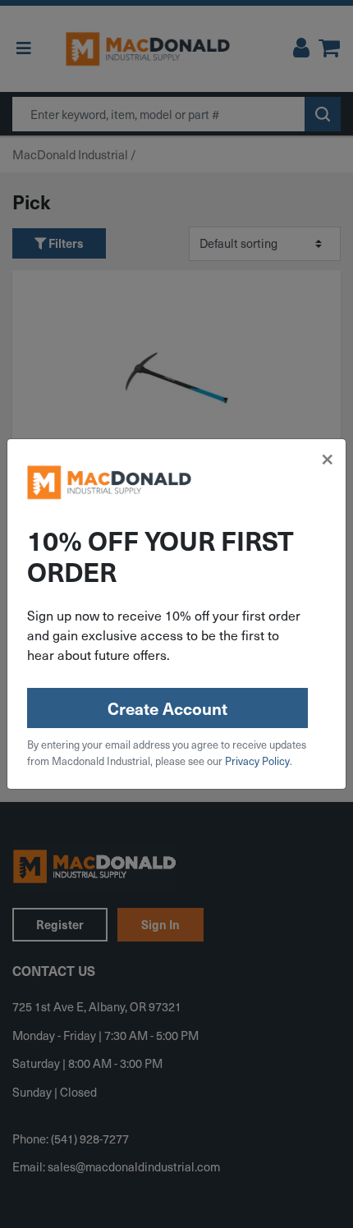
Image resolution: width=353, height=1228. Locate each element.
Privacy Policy (257, 761)
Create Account (167, 708)
